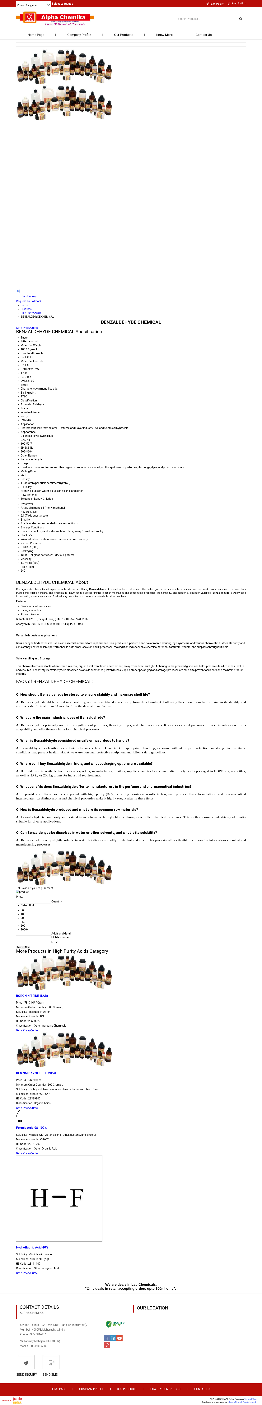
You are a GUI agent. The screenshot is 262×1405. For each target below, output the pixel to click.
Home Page (36, 35)
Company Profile (79, 35)
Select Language (62, 3)
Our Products (123, 35)
